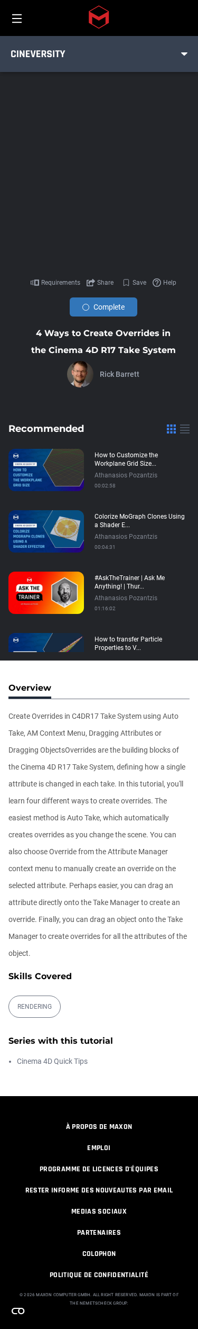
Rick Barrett (119, 374)
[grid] (171, 428)
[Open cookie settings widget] (18, 1311)
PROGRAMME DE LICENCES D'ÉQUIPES (99, 1169)
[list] (185, 428)
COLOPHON (99, 1254)
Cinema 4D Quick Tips (52, 1061)
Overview (29, 688)
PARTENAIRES (99, 1232)
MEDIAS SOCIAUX (99, 1211)
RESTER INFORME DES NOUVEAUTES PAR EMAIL (99, 1190)
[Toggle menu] (184, 54)
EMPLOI (98, 1148)
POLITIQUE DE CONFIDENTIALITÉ (99, 1275)
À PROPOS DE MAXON (99, 1127)
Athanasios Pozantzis (126, 475)
